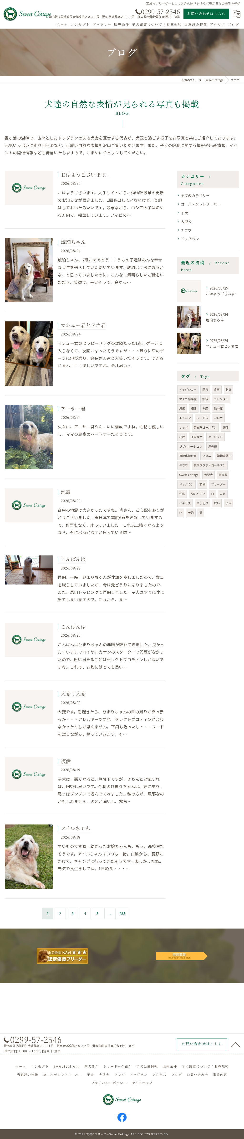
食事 (217, 389)
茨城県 (223, 475)
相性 (194, 408)
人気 (222, 494)
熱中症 (218, 408)
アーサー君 (73, 408)
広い (217, 503)
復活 (66, 760)
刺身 (228, 389)
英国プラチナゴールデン (210, 465)
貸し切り (202, 503)
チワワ (186, 230)
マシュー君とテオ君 (83, 325)
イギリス (185, 503)
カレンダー (221, 399)
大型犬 (186, 221)
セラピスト (215, 437)
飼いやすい (198, 494)
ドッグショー (188, 389)
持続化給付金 (188, 456)
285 (122, 913)
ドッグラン (190, 238)
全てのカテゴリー (195, 195)
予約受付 (197, 437)
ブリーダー (218, 484)
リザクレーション (191, 446)
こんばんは (73, 559)
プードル (202, 418)
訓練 (205, 399)
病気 (182, 408)
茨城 (202, 484)
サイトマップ (142, 1082)
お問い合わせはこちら (206, 13)
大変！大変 (73, 693)
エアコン (185, 418)
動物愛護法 (224, 456)
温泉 (205, 389)
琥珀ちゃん (73, 241)
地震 (66, 491)
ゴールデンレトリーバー (201, 203)
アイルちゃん (75, 828)
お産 (205, 408)
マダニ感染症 (188, 399)
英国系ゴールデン (205, 427)
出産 (182, 437)
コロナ (218, 418)
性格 (182, 494)
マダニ (206, 456)
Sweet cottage (188, 475)
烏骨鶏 (212, 446)
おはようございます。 (85, 174)
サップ (183, 427)
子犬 (184, 212)
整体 (226, 427)
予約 (190, 512)
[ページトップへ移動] (235, 1044)
